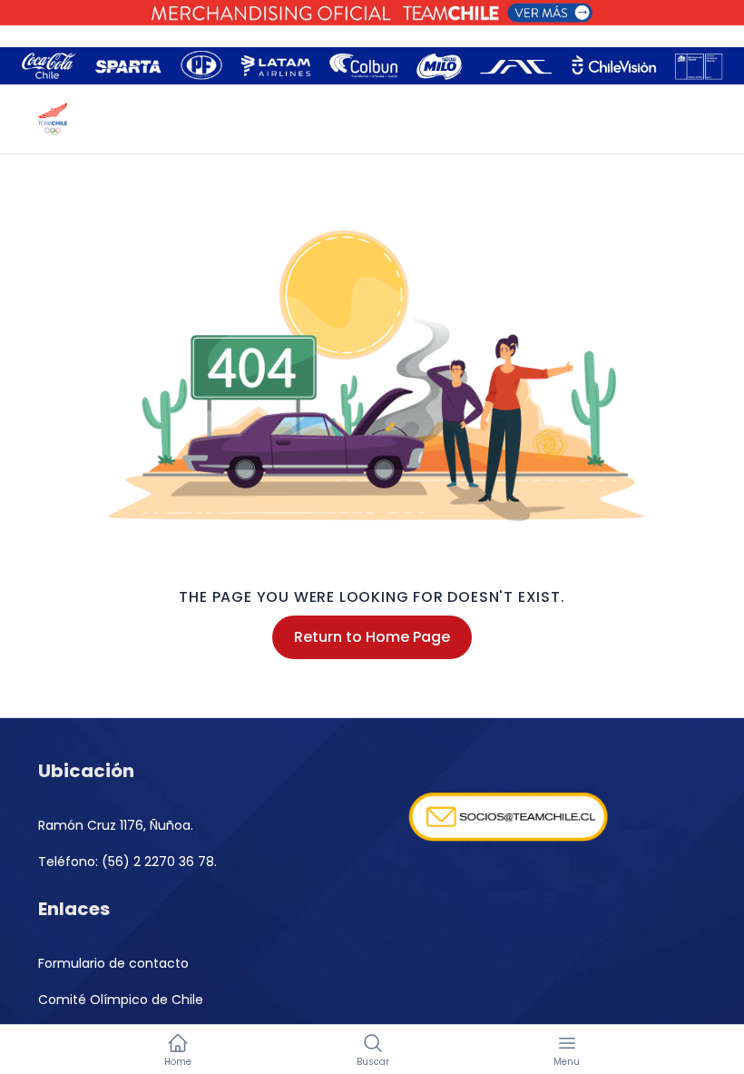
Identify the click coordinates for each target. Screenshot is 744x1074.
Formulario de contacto (113, 963)
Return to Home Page (372, 636)
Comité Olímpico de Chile (120, 999)
